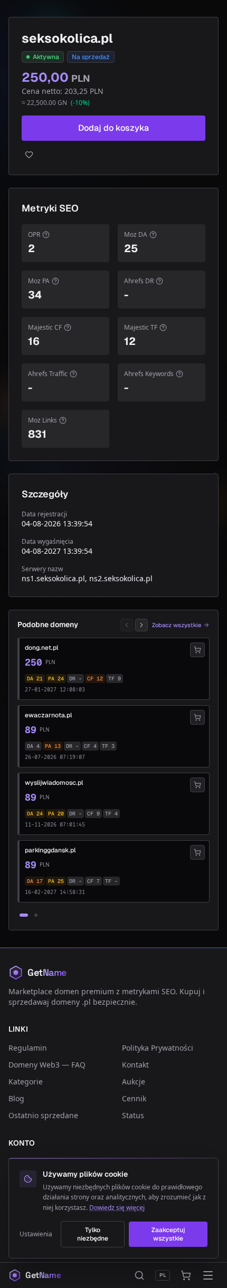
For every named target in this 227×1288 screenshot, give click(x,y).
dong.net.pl (41, 647)
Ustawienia (36, 1234)
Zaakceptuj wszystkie (168, 1234)
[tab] (23, 915)
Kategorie (25, 1081)
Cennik (134, 1098)
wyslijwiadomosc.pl (54, 782)
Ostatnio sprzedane (43, 1115)
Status (133, 1115)
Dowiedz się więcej (117, 1207)
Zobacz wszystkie (176, 625)
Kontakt (135, 1065)
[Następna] (141, 625)
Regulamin (27, 1048)
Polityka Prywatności (157, 1048)
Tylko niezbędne (92, 1234)
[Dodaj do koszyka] (197, 649)
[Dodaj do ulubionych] (113, 154)
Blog (16, 1098)
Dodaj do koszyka (113, 127)
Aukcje (133, 1081)
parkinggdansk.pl (50, 850)
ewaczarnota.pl (48, 715)
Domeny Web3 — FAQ (47, 1065)
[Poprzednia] (126, 625)
